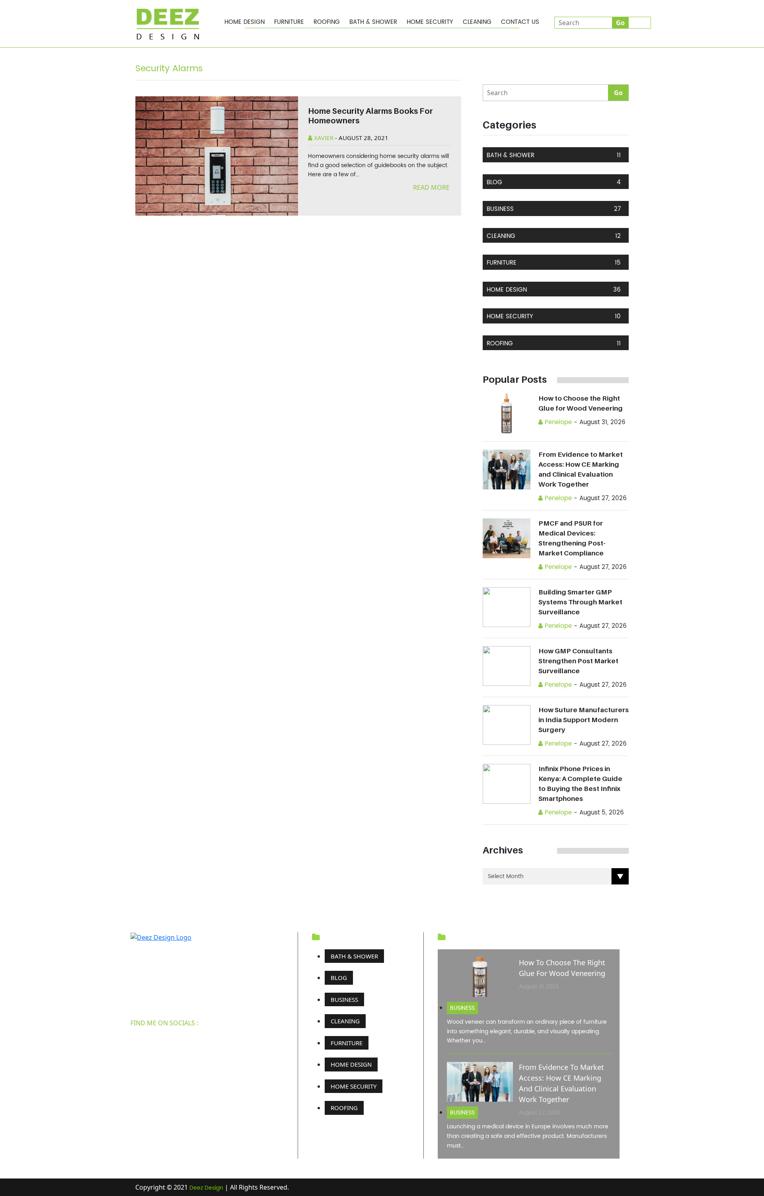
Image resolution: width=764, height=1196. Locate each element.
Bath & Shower (373, 22)
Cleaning (477, 22)
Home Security (430, 22)
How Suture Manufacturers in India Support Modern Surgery (583, 720)
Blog (554, 182)
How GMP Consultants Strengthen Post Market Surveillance (578, 661)
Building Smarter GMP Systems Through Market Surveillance (580, 602)
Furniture (289, 22)
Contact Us (520, 22)
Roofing (327, 22)
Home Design (244, 22)
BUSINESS (554, 209)
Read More (432, 187)
